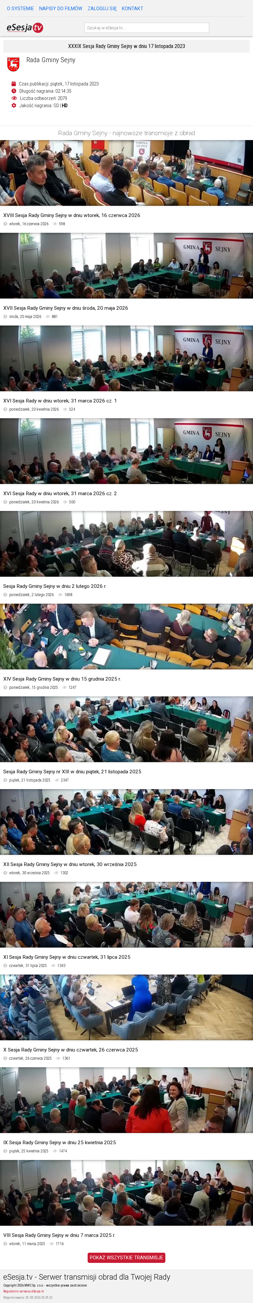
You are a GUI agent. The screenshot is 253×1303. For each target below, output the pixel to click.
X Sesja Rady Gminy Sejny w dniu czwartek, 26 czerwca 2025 (70, 1050)
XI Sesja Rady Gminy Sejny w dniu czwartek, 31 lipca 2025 (66, 957)
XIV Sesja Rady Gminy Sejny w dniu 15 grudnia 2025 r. (62, 679)
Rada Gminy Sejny (50, 60)
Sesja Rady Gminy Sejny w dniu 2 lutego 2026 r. (54, 586)
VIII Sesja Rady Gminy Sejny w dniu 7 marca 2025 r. (59, 1235)
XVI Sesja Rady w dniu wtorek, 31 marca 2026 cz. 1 (60, 401)
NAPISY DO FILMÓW (60, 9)
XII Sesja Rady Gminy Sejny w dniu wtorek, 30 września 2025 (70, 864)
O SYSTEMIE (20, 9)
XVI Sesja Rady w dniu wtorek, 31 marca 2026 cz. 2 (60, 493)
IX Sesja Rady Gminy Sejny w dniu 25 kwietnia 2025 (59, 1143)
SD (56, 106)
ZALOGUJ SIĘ (102, 9)
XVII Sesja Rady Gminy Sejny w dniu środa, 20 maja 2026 (65, 308)
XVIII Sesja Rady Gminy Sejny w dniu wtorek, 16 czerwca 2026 (71, 215)
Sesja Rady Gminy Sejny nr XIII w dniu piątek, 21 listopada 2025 (72, 772)
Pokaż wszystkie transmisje (126, 1258)
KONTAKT (132, 9)
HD (65, 106)
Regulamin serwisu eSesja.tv (23, 1291)
